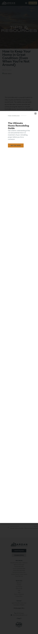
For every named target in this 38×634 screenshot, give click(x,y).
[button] (35, 113)
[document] (19, 317)
